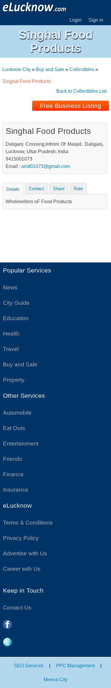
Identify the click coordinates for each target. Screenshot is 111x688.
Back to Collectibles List (81, 91)
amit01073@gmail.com (45, 166)
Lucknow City (16, 69)
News (10, 287)
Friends (12, 459)
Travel (11, 349)
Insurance (15, 490)
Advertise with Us (25, 553)
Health (11, 334)
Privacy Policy (21, 538)
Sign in (96, 20)
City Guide (16, 303)
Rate (78, 188)
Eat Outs (14, 428)
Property (14, 380)
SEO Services (29, 665)
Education (16, 318)
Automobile (17, 413)
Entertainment (20, 443)
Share (59, 188)
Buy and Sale (50, 69)
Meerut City (55, 679)
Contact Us (17, 607)
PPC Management (75, 665)
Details (13, 189)
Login (75, 20)
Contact (36, 188)
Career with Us (22, 569)
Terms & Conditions (28, 522)
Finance (13, 474)
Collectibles (81, 69)
